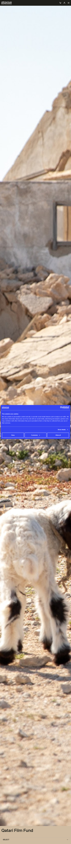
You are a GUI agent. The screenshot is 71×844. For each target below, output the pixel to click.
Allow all (58, 435)
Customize (34, 435)
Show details (62, 429)
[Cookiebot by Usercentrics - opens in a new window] (61, 407)
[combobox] (35, 839)
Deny (13, 435)
